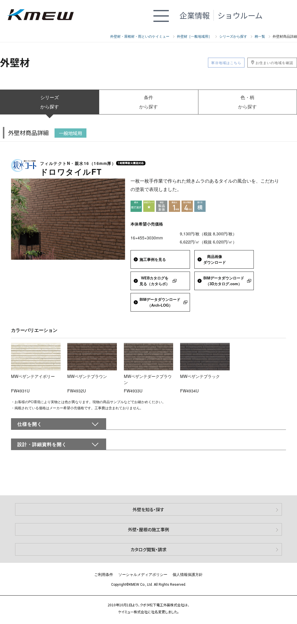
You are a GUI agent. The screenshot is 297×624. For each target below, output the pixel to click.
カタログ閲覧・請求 (148, 549)
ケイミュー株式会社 (44, 15)
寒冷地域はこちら (226, 62)
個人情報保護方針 (188, 574)
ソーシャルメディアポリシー (142, 574)
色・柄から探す (247, 102)
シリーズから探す (49, 102)
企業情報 (195, 15)
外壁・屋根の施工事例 (148, 529)
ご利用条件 (103, 574)
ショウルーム (240, 15)
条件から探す (148, 102)
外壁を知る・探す (148, 509)
